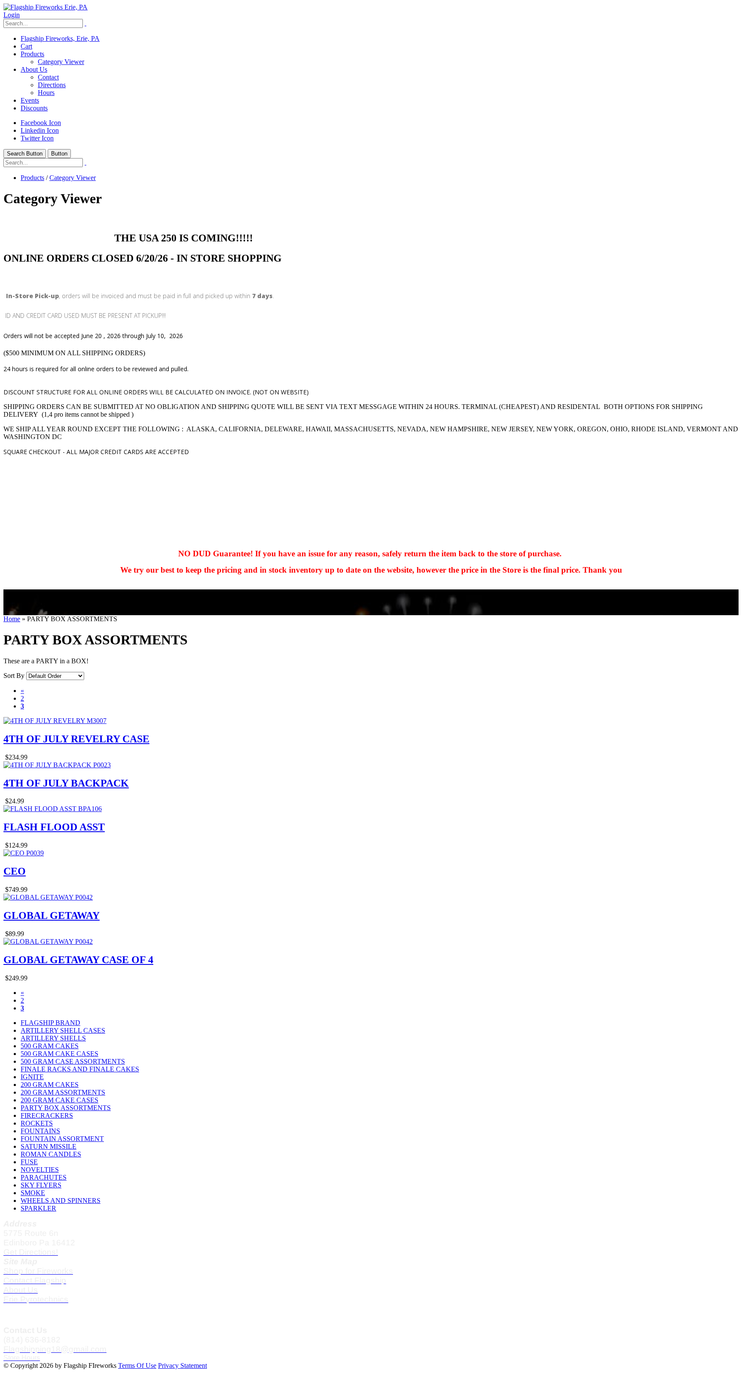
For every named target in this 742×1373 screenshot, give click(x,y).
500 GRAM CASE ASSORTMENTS (73, 1061)
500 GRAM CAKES (50, 1046)
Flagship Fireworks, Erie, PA (60, 38)
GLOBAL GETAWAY (51, 915)
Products (32, 54)
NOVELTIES (40, 1169)
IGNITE (32, 1076)
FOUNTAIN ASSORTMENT (62, 1138)
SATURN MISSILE (48, 1146)
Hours (46, 92)
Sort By (13, 675)
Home (11, 618)
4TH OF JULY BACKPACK (66, 783)
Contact (48, 77)
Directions (52, 84)
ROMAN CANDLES (51, 1154)
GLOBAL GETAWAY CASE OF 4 (78, 959)
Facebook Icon (41, 122)
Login (11, 14)
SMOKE (33, 1192)
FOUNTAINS (40, 1131)
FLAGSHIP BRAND (50, 1022)
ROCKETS (37, 1123)
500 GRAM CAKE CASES (59, 1053)
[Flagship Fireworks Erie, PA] (45, 7)
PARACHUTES (44, 1177)
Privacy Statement (182, 1365)
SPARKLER (38, 1208)
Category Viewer (61, 61)
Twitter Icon (37, 138)
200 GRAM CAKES (50, 1084)
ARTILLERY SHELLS (53, 1038)
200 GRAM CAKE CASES (59, 1100)
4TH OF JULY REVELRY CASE (76, 738)
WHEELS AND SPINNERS (60, 1200)
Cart (26, 46)
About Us (34, 69)
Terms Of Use (137, 1365)
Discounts (34, 108)
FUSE (29, 1162)
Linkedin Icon (40, 130)
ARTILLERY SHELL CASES (63, 1030)
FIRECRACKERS (47, 1115)
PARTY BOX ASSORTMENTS (66, 1107)
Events (30, 100)
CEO (14, 871)
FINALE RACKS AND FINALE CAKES (80, 1069)
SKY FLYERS (41, 1185)
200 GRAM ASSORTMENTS (63, 1092)
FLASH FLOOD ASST (54, 827)
